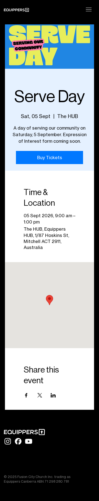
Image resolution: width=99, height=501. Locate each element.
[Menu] (89, 9)
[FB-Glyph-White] (18, 441)
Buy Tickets (49, 157)
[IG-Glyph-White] (8, 441)
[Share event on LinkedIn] (53, 395)
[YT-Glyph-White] (28, 441)
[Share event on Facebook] (26, 395)
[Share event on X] (39, 395)
